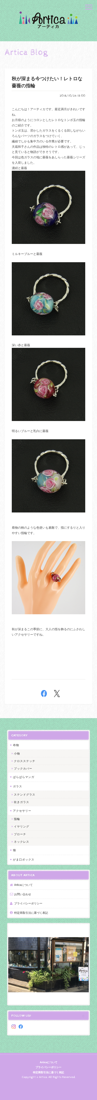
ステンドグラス (24, 794)
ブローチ (20, 834)
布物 (16, 745)
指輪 (17, 818)
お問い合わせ (22, 894)
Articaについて (23, 884)
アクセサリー (22, 810)
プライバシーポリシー (28, 903)
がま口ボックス (23, 859)
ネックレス (21, 841)
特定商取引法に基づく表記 (31, 912)
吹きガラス (21, 802)
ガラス (17, 786)
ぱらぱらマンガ (23, 776)
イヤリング (21, 826)
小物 (17, 753)
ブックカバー (23, 768)
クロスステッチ (24, 760)
